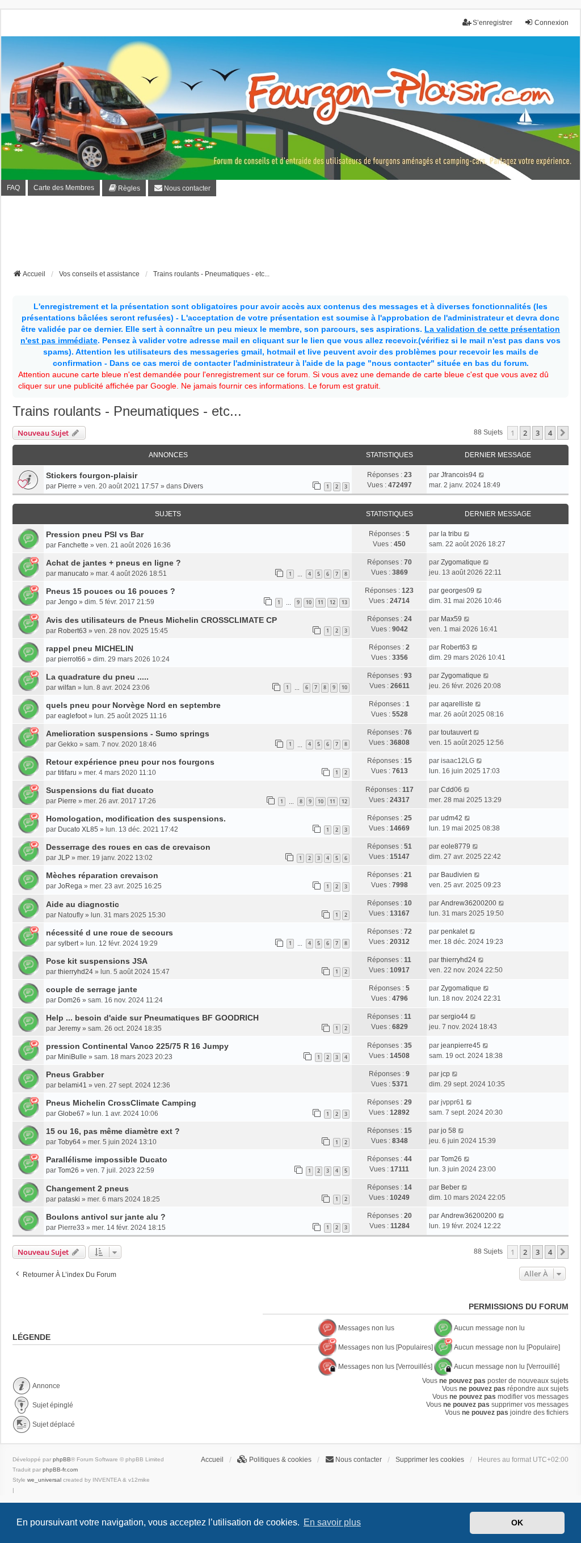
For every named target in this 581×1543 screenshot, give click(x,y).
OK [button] (517, 1522)
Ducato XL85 (78, 829)
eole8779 (455, 846)
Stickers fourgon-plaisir (91, 475)
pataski (69, 1199)
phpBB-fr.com (60, 1469)
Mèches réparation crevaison (102, 875)
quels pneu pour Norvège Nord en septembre (133, 705)
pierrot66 (72, 659)
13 (344, 602)
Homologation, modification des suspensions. (136, 818)
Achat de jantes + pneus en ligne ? (113, 562)
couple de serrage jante (91, 989)
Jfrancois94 (459, 475)
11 (320, 602)
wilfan (67, 688)
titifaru (67, 773)
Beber (450, 1187)
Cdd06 (451, 790)
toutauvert (456, 732)
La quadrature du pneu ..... (97, 676)
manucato (73, 573)
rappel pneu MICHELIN (89, 648)
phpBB (62, 1459)
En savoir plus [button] (332, 1522)
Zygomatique (461, 562)
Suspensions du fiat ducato (100, 790)
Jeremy (69, 1028)
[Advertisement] (290, 236)
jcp (445, 1074)
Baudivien (456, 875)
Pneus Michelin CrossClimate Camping (121, 1102)
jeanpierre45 (461, 1045)
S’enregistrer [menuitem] (492, 23)
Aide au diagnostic (82, 904)
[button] (563, 433)
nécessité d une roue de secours (109, 932)
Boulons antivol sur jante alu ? (106, 1216)
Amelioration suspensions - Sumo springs (127, 733)
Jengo (67, 602)
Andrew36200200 (468, 903)
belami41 (72, 1085)
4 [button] (550, 433)
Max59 (451, 619)
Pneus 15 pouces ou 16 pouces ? (110, 591)
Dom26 (69, 1000)
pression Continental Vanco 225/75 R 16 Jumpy (137, 1046)
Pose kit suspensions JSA (97, 961)
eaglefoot (72, 716)
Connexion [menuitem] (551, 23)
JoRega (70, 886)
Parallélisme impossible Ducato (106, 1159)
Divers (193, 486)
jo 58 (448, 1131)
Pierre (67, 486)
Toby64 (69, 1142)
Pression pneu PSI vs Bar (95, 534)
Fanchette (73, 545)
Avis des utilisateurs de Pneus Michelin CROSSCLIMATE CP (161, 620)
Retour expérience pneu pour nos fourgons (130, 761)
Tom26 (68, 1170)
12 (332, 602)
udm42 (451, 818)
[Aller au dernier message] (482, 475)
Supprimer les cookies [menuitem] (429, 1460)
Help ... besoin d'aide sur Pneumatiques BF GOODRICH (152, 1017)
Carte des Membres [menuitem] (63, 188)
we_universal (44, 1480)
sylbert (68, 943)
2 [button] (525, 433)
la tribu (451, 534)
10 (308, 602)
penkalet (454, 931)
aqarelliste (457, 704)
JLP (64, 858)
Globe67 (71, 1114)
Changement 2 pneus (87, 1188)
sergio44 (454, 1017)
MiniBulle (72, 1057)
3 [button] (538, 433)
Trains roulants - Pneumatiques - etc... (127, 411)
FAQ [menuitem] (13, 188)
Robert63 (72, 631)
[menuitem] (124, 188)
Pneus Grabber (75, 1074)
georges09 (457, 591)
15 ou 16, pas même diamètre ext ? (113, 1131)
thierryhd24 (75, 972)
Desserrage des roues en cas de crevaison (128, 846)
